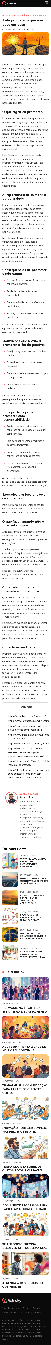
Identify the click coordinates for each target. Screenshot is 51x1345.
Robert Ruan (29, 29)
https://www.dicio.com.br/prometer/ (27, 715)
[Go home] (10, 3)
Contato (36, 1308)
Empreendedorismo (20, 15)
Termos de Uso (9, 1312)
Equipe (26, 1308)
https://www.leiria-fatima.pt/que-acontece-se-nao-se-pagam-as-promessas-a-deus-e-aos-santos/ (26, 752)
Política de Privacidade (31, 1312)
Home (5, 15)
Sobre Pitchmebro (10, 1308)
